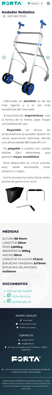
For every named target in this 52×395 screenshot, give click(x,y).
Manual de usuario (19, 291)
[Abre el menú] (48, 3)
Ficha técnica (21, 296)
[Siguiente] (48, 58)
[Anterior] (4, 58)
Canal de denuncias (27, 324)
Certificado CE (21, 302)
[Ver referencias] (4, 16)
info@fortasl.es (27, 344)
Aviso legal (27, 320)
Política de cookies (27, 327)
